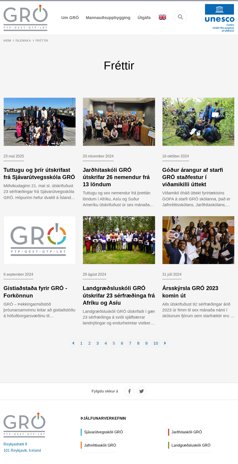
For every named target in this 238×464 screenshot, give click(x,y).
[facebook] (129, 391)
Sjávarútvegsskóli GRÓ (103, 432)
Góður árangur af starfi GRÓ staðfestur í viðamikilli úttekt (192, 177)
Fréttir (42, 40)
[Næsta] (165, 343)
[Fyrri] (73, 343)
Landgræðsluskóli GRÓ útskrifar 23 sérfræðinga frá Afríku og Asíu (119, 295)
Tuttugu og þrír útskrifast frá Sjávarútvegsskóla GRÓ (39, 173)
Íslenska (23, 40)
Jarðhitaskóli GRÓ (187, 432)
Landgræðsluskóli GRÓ (191, 445)
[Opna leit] (180, 17)
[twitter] (141, 391)
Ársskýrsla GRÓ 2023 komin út (190, 291)
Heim (7, 40)
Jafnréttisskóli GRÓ (100, 445)
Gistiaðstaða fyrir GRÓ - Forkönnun (35, 291)
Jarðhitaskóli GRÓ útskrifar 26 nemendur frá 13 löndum (116, 177)
